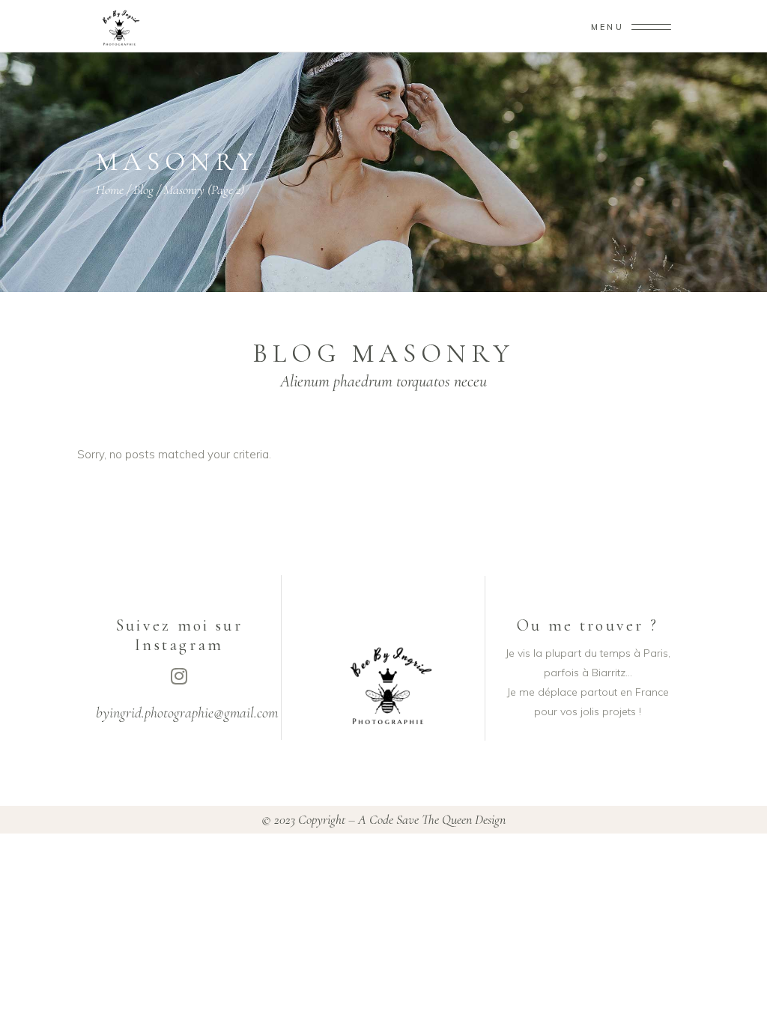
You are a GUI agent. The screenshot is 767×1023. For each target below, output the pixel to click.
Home (110, 189)
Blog (143, 189)
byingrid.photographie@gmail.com (187, 713)
